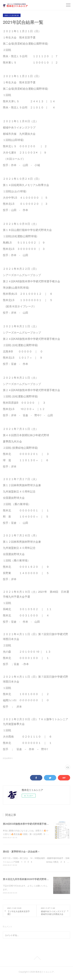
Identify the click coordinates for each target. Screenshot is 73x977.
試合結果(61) (8, 758)
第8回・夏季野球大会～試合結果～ (21, 851)
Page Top (36, 958)
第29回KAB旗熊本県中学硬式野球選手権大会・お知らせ (33, 823)
